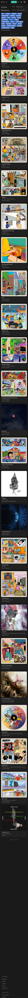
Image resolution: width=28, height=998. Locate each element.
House (11, 19)
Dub (9, 17)
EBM (13, 27)
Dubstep (19, 25)
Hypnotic (14, 13)
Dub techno (4, 19)
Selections (4, 988)
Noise (14, 23)
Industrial (9, 23)
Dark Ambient (19, 21)
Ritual (12, 21)
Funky (20, 23)
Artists (3, 983)
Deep (20, 13)
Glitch (3, 25)
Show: (13, 6)
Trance (13, 17)
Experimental (5, 15)
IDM (3, 23)
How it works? (5, 995)
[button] (21, 2)
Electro (3, 17)
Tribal (16, 19)
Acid (19, 17)
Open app (14, 1)
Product (4, 997)
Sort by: (13, 9)
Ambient (12, 15)
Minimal (18, 15)
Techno (7, 13)
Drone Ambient (5, 21)
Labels (3, 981)
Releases (4, 979)
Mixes (3, 986)
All (2, 13)
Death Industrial (5, 27)
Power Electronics (11, 25)
